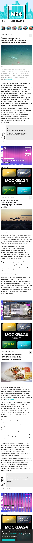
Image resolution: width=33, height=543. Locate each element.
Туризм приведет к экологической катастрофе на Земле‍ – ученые (17, 134)
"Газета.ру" (8, 80)
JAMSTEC (6, 67)
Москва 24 (16, 21)
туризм (13, 296)
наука (9, 141)
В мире (12, 35)
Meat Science (10, 399)
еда (11, 488)
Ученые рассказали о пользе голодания (18, 477)
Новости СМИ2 (4, 167)
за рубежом (4, 141)
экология (13, 141)
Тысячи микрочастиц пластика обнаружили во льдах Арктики (16, 129)
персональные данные (16, 533)
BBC (25, 243)
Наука (12, 351)
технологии (7, 488)
